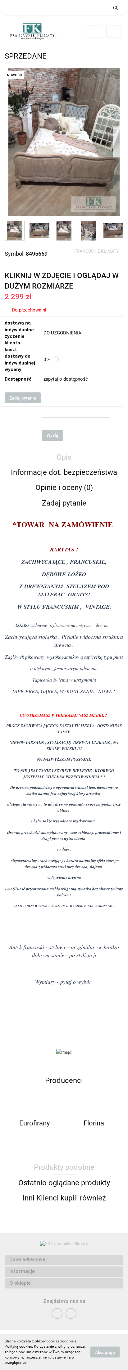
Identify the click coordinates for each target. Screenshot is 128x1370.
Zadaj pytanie (22, 398)
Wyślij (52, 435)
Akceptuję (105, 1352)
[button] (64, 1260)
